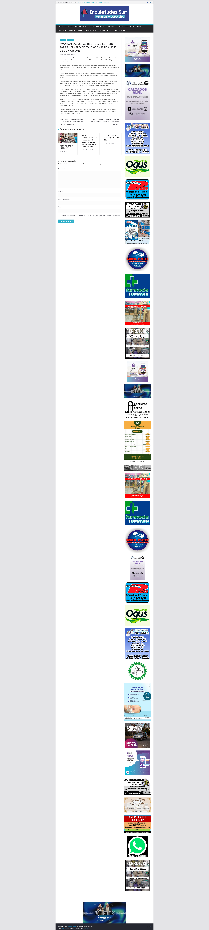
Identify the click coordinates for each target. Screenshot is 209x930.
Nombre (61, 191)
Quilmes (88, 30)
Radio (95, 30)
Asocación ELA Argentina (96, 26)
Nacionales (62, 30)
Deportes (120, 26)
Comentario (62, 169)
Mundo (139, 26)
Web (59, 207)
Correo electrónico (64, 199)
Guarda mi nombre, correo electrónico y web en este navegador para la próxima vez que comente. (90, 216)
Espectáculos (129, 26)
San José (102, 30)
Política (80, 30)
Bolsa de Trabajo (120, 30)
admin (73, 54)
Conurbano (110, 26)
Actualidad (68, 26)
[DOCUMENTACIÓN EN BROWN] (67, 134)
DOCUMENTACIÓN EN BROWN (67, 147)
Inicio (61, 26)
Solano (109, 30)
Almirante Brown (80, 26)
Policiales (72, 30)
